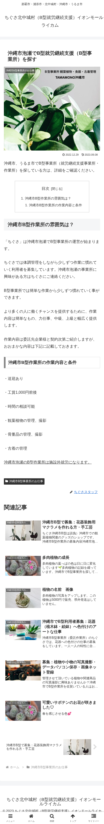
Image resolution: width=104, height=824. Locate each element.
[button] (94, 666)
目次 (45, 188)
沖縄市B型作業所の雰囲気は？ (48, 198)
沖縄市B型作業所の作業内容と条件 (55, 205)
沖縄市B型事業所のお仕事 (26, 481)
